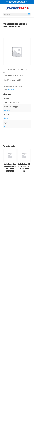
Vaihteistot (11, 89)
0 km (6, 126)
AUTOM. (7, 110)
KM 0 (6, 118)
